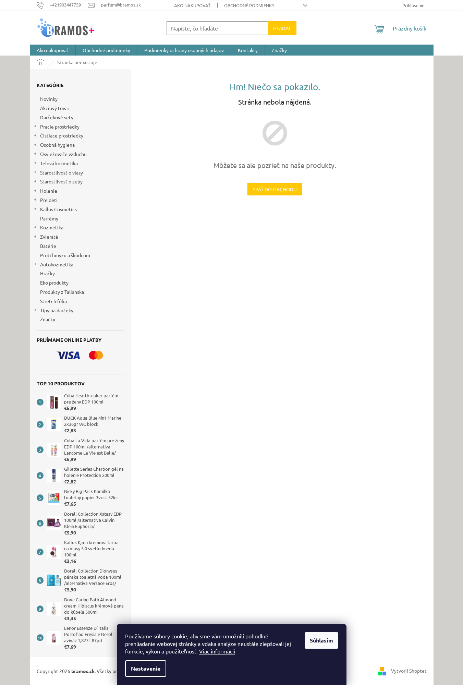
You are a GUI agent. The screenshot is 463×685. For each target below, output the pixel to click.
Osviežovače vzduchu (63, 154)
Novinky (49, 99)
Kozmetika (51, 227)
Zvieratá (49, 236)
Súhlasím (321, 640)
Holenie (48, 191)
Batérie (48, 246)
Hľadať (282, 28)
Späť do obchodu (275, 189)
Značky (47, 319)
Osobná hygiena (57, 145)
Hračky (47, 273)
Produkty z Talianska (62, 292)
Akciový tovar (54, 108)
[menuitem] (52, 50)
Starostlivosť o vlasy (61, 172)
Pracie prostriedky (60, 126)
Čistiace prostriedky (61, 135)
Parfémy (49, 218)
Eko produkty (54, 282)
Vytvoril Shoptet (409, 670)
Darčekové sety (56, 117)
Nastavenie (145, 668)
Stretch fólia (53, 301)
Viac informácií (217, 651)
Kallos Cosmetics (58, 209)
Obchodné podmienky (249, 5)
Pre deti (49, 200)
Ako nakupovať (192, 5)
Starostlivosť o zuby (61, 181)
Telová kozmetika (59, 163)
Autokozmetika (56, 264)
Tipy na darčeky (56, 310)
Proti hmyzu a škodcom (65, 255)
